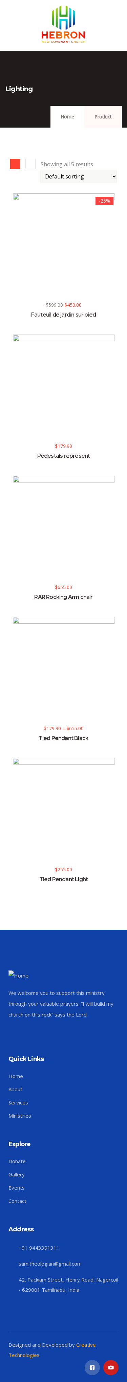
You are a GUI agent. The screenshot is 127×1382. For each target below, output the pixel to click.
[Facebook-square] (92, 1367)
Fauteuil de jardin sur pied (63, 314)
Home (67, 116)
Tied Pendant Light (63, 879)
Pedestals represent (63, 456)
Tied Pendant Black (64, 738)
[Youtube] (111, 1367)
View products (16, 712)
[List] (30, 164)
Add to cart (16, 288)
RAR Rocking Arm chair (63, 597)
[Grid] (15, 164)
